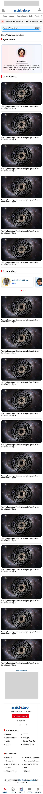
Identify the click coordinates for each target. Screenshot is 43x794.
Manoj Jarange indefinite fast (15, 21)
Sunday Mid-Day (29, 741)
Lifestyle (26, 738)
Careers (8, 768)
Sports (25, 734)
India (8, 741)
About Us (9, 758)
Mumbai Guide (28, 744)
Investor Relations (31, 764)
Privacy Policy (11, 771)
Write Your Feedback (20, 716)
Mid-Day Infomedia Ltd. (27, 780)
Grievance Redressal (31, 761)
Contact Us (10, 761)
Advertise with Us (12, 764)
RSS (25, 768)
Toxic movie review (32, 21)
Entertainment (11, 738)
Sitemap (27, 771)
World (8, 744)
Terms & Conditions (31, 758)
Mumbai (9, 734)
